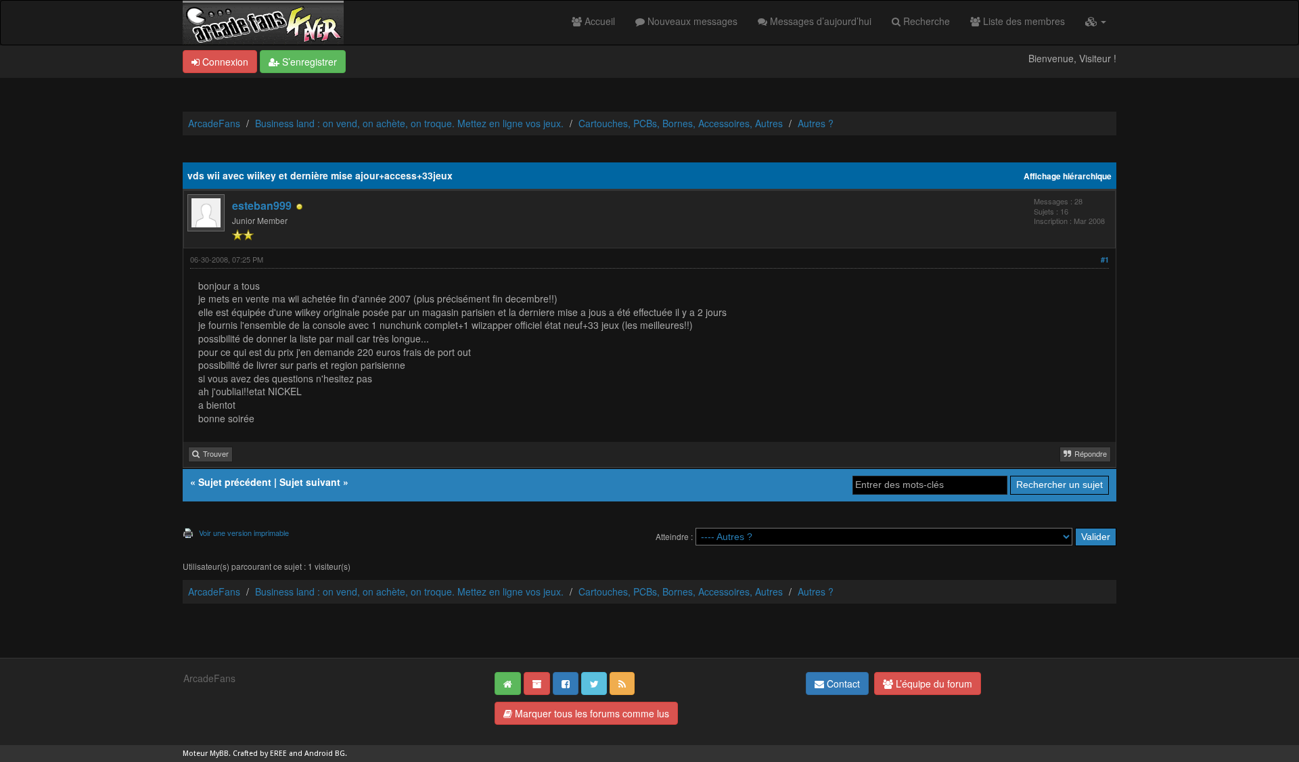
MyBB (219, 753)
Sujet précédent (234, 482)
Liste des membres (1022, 21)
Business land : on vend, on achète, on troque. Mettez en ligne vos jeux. (409, 123)
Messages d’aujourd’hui (819, 21)
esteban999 (262, 205)
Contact (842, 683)
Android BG (324, 753)
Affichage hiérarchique (1068, 176)
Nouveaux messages (691, 21)
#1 (1105, 259)
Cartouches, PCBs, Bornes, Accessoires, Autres (680, 123)
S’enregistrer (308, 61)
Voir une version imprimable (244, 532)
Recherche (925, 21)
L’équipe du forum (932, 683)
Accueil (598, 21)
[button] (1095, 21)
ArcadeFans (214, 123)
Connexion (224, 61)
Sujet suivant (309, 482)
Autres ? (816, 123)
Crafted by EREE (260, 753)
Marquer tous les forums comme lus (590, 713)
